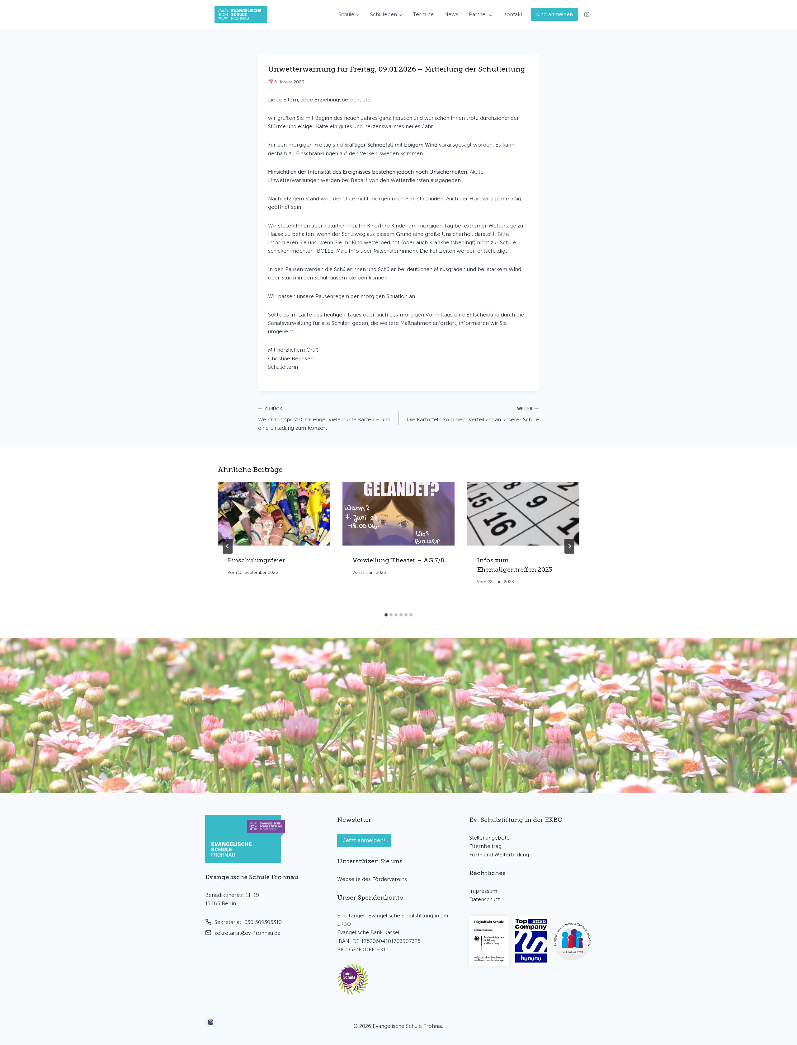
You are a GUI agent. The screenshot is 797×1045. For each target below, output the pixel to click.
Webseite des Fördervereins (372, 879)
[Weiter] (569, 546)
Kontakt (512, 14)
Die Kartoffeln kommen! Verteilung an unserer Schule (473, 414)
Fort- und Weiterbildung (499, 854)
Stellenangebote (489, 838)
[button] (353, 979)
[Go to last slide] (228, 546)
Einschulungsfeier (256, 560)
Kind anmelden (554, 14)
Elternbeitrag (485, 846)
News (451, 14)
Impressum (483, 891)
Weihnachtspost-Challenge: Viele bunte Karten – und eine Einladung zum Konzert (324, 418)
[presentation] (274, 514)
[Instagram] (586, 14)
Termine (423, 14)
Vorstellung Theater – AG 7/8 (398, 560)
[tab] (386, 614)
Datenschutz (484, 899)
